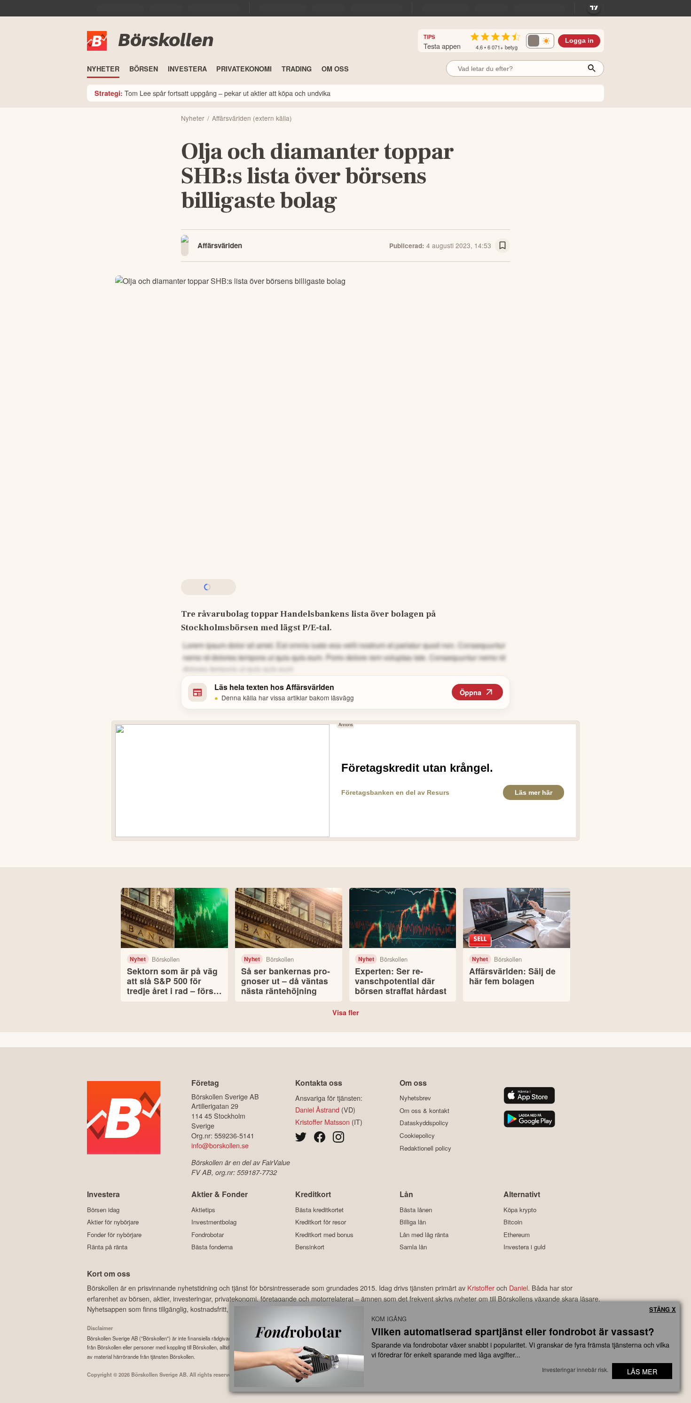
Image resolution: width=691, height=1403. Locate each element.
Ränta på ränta (107, 1247)
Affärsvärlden (219, 245)
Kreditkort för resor (320, 1222)
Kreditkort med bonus (324, 1234)
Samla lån (413, 1247)
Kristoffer (481, 1288)
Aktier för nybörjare (113, 1222)
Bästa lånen (416, 1209)
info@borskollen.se (220, 1145)
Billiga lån (413, 1222)
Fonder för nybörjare (114, 1234)
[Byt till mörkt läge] (540, 40)
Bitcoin (512, 1222)
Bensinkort (309, 1247)
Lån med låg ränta (424, 1234)
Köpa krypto (519, 1209)
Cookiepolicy (417, 1135)
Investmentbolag (213, 1222)
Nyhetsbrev (415, 1098)
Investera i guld (524, 1247)
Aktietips (203, 1209)
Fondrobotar (207, 1234)
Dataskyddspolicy (424, 1123)
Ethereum (516, 1234)
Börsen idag (103, 1209)
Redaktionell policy (425, 1148)
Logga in (579, 40)
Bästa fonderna (212, 1247)
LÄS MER (642, 1371)
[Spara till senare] (502, 245)
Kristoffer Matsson (322, 1122)
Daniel (518, 1288)
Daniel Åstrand (317, 1109)
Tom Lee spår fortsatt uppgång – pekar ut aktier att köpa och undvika (212, 93)
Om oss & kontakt (424, 1110)
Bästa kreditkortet (319, 1209)
